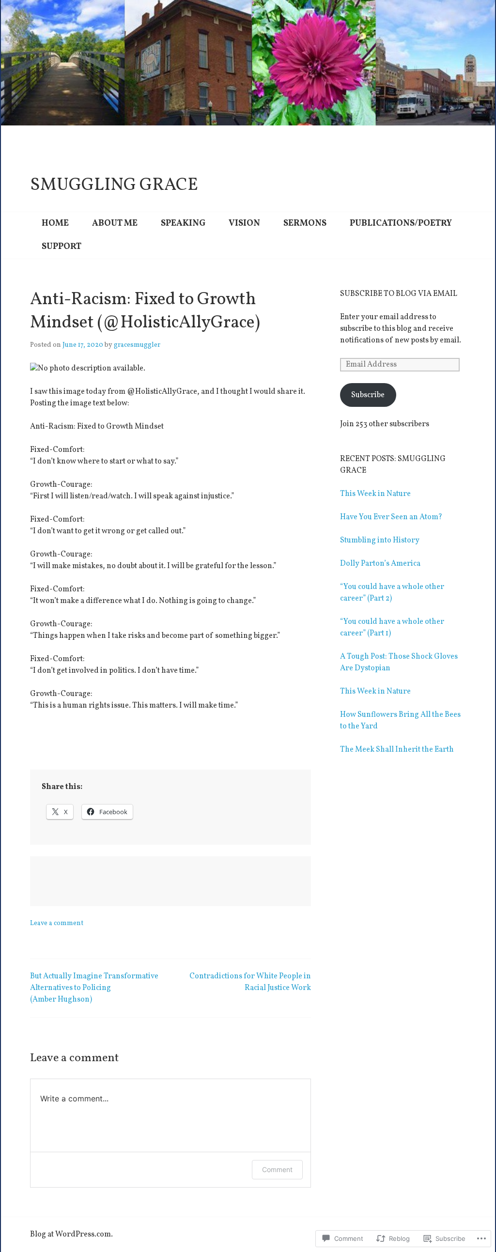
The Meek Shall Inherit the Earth (397, 749)
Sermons (304, 223)
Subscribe (368, 395)
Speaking (183, 223)
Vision (244, 223)
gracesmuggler (137, 345)
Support (61, 247)
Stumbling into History (379, 540)
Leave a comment (56, 923)
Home (55, 223)
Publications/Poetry (401, 223)
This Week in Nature (375, 494)
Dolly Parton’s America (380, 563)
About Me (115, 223)
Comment (277, 1169)
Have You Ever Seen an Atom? (391, 517)
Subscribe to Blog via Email (398, 294)
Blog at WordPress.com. (71, 1234)
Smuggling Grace (114, 185)
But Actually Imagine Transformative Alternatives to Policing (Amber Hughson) (94, 988)
